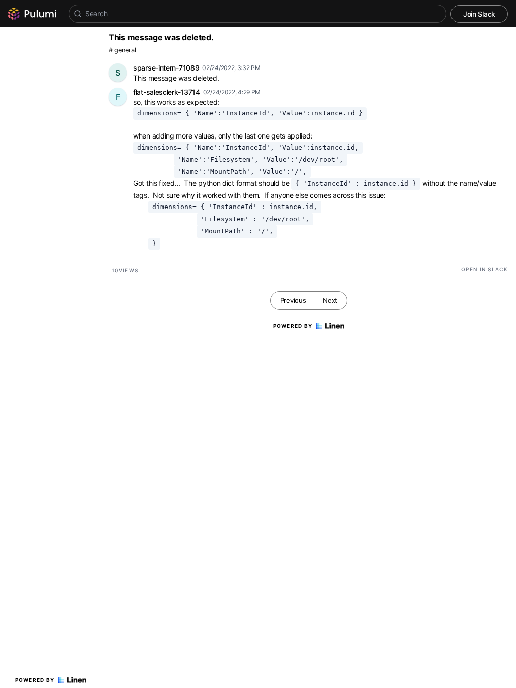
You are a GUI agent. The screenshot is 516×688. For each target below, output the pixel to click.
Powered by (35, 680)
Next (329, 300)
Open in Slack (484, 269)
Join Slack (479, 14)
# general (122, 50)
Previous (293, 300)
